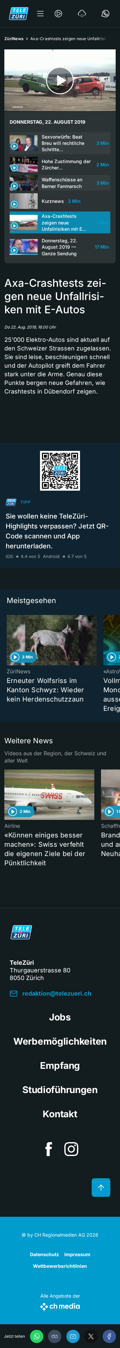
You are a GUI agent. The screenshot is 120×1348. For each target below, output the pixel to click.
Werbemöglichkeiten (60, 1041)
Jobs (60, 1017)
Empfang (60, 1065)
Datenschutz (44, 1254)
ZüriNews (14, 38)
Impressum (77, 1254)
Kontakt (60, 1114)
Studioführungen (60, 1089)
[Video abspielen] (60, 80)
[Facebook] (109, 1336)
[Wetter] (82, 13)
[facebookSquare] (48, 1149)
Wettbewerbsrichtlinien (60, 1266)
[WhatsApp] (36, 1336)
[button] (54, 1336)
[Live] (58, 13)
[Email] (73, 1336)
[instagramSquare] (71, 1149)
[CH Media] (60, 1305)
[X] (91, 1336)
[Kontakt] (105, 13)
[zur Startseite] (18, 13)
